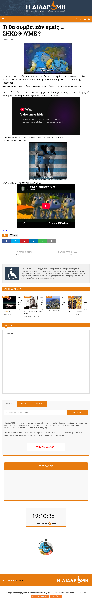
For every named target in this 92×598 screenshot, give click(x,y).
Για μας (9, 403)
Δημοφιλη (39, 404)
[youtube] (84, 19)
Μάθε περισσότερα (40, 596)
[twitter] (80, 19)
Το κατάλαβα (55, 596)
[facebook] (76, 19)
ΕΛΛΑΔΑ (13, 235)
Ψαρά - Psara (63, 301)
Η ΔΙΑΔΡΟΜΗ (20, 580)
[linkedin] (89, 19)
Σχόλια (24, 404)
